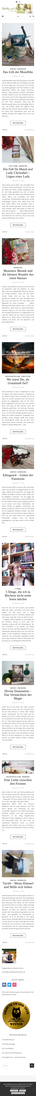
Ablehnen (22, 1090)
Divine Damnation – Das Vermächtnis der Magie (18, 694)
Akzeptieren (14, 1090)
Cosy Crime (13, 166)
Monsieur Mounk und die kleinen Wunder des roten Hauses (18, 274)
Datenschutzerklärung (18, 1093)
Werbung (26, 777)
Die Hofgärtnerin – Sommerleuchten (14, 1057)
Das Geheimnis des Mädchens (12, 1053)
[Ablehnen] (34, 1089)
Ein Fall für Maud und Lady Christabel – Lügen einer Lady (18, 172)
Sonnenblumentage (8, 1044)
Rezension (22, 69)
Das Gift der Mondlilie (18, 72)
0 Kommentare (29, 130)
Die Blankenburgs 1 (8, 1040)
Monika (4, 130)
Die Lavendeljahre (8, 1048)
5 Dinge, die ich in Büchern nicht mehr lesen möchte (18, 595)
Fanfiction (26, 376)
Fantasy (13, 69)
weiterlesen (18, 123)
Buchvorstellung (13, 376)
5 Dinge (18, 589)
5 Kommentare (29, 655)
